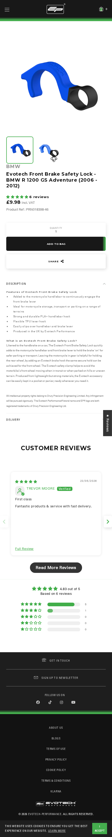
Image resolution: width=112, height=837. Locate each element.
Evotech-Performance (45, 814)
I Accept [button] (100, 828)
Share (54, 261)
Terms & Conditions (56, 780)
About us (56, 727)
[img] (26, 481)
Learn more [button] (57, 830)
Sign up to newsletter (59, 677)
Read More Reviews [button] (56, 567)
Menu (7, 9)
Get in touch (59, 660)
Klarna (56, 791)
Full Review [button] (24, 549)
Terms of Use (56, 748)
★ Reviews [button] (107, 423)
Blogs (56, 738)
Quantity (56, 228)
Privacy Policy (56, 759)
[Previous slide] (4, 521)
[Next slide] (108, 521)
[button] (17, 197)
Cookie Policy (56, 769)
